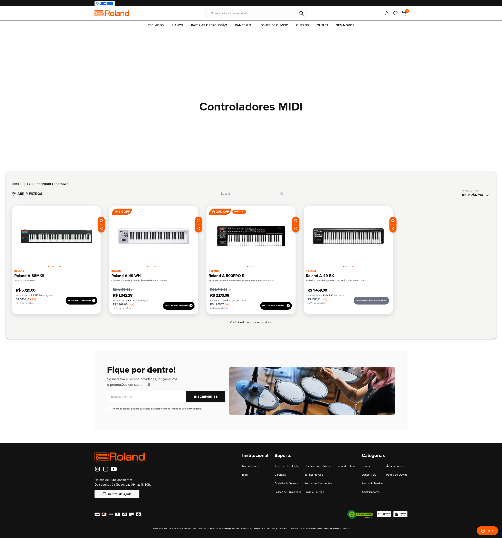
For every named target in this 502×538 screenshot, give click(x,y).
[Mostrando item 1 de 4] (247, 266)
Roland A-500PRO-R (227, 276)
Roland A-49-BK (320, 276)
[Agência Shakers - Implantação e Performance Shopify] (384, 514)
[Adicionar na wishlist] (101, 220)
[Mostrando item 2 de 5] (345, 266)
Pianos (366, 466)
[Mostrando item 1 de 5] (343, 266)
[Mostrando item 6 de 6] (159, 266)
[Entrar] (386, 13)
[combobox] (476, 195)
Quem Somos (250, 466)
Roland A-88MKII (29, 276)
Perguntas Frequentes (318, 483)
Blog (245, 474)
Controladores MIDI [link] (54, 184)
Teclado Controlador (25, 280)
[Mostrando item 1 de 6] (147, 266)
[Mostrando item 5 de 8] (57, 266)
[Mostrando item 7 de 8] (62, 266)
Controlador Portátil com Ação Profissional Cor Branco (140, 280)
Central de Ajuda (120, 494)
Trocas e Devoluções (287, 466)
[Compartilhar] (101, 228)
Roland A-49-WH (126, 276)
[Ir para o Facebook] (106, 469)
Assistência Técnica (286, 483)
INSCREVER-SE (206, 397)
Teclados (29, 184)
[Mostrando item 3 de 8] (53, 266)
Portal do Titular (346, 466)
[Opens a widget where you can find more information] (487, 531)
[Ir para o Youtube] (114, 469)
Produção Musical (372, 483)
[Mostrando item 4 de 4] (254, 266)
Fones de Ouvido (396, 474)
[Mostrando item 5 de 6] (157, 266)
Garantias (280, 474)
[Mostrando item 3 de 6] (152, 266)
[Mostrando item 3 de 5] (348, 266)
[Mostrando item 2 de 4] (249, 266)
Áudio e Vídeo (395, 466)
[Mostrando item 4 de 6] (155, 266)
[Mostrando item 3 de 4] (252, 266)
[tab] (48, 266)
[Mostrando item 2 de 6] (150, 266)
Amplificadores (371, 492)
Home (16, 184)
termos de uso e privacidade (186, 408)
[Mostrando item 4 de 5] (350, 266)
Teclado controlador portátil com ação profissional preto (335, 280)
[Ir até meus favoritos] (395, 13)
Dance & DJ (369, 474)
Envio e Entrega (314, 492)
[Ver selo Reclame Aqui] (360, 514)
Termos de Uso (314, 474)
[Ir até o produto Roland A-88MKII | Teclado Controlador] (56, 236)
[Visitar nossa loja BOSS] (105, 3)
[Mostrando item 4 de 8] (55, 266)
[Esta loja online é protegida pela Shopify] (400, 514)
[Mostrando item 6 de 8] (60, 266)
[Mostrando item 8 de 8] (64, 266)
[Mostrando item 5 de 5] (353, 266)
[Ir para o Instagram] (97, 469)
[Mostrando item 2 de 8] (50, 266)
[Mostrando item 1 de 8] (48, 266)
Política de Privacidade (288, 492)
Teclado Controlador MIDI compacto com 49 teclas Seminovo (241, 280)
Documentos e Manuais (319, 466)
